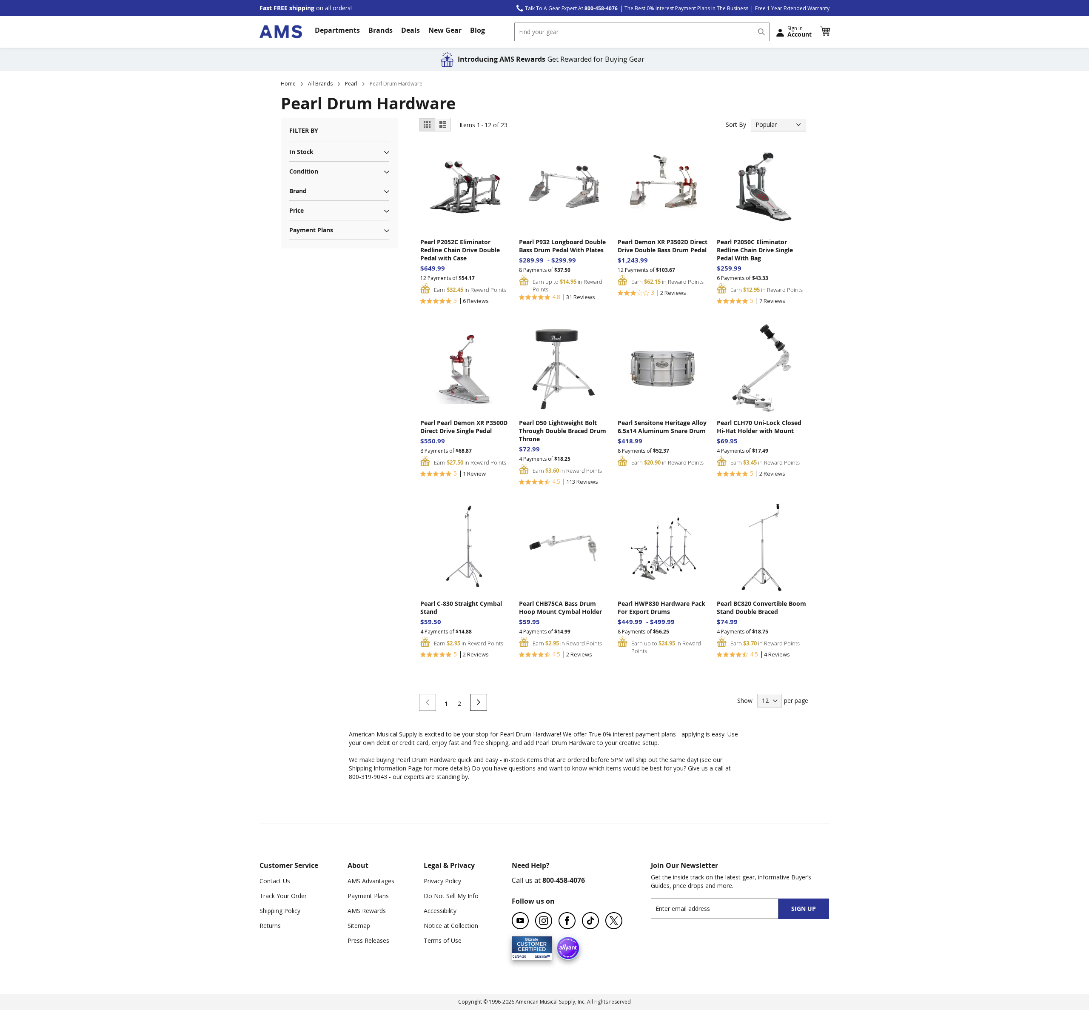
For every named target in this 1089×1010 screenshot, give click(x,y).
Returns (270, 926)
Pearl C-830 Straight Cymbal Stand (461, 607)
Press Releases (368, 940)
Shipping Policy (279, 911)
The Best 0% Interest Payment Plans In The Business (686, 8)
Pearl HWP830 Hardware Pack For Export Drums (661, 607)
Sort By (736, 124)
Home (288, 83)
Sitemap (359, 926)
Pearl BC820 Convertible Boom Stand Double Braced (761, 607)
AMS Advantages (371, 881)
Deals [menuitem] (410, 30)
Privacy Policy (442, 881)
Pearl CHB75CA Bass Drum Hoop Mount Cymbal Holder (560, 607)
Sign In (799, 31)
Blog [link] (477, 30)
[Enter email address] (722, 908)
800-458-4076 (563, 880)
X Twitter (613, 920)
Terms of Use (443, 940)
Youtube (520, 920)
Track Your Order (283, 896)
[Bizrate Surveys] (540, 955)
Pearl (351, 83)
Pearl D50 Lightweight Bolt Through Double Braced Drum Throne (562, 431)
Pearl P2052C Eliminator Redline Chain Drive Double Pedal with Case (460, 250)
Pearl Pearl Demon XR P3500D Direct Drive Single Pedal (463, 427)
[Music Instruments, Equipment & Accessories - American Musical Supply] (280, 31)
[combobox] (642, 32)
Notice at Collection (451, 926)
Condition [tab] (303, 171)
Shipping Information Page (385, 768)
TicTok (590, 920)
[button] (825, 31)
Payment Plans (368, 896)
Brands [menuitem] (380, 30)
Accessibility (440, 911)
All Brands (320, 83)
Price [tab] (296, 210)
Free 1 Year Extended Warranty (792, 8)
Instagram (543, 920)
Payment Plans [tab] (311, 230)
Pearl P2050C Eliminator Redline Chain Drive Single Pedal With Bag (755, 250)
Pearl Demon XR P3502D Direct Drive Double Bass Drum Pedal (662, 246)
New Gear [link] (445, 30)
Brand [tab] (298, 191)
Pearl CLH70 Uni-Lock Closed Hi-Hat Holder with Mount (759, 427)
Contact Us (274, 881)
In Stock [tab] (301, 152)
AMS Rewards (367, 911)
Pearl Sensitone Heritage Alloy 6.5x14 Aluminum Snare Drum (662, 427)
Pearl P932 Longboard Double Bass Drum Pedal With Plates (562, 246)
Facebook (567, 920)
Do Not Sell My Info (451, 896)
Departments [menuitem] (337, 30)
